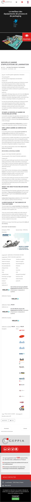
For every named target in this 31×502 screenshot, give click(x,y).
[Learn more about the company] (6, 312)
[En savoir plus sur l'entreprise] (6, 290)
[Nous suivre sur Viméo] (12, 448)
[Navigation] (16, 2)
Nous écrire (8, 485)
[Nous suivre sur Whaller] (16, 448)
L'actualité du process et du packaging (16, 67)
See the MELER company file (17, 308)
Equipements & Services (16, 288)
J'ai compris (15, 498)
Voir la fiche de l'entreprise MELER (19, 286)
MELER (22, 326)
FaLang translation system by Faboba (7, 431)
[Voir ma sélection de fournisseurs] (22, 2)
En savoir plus (15, 496)
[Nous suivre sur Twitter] (8, 448)
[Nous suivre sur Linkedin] (4, 448)
